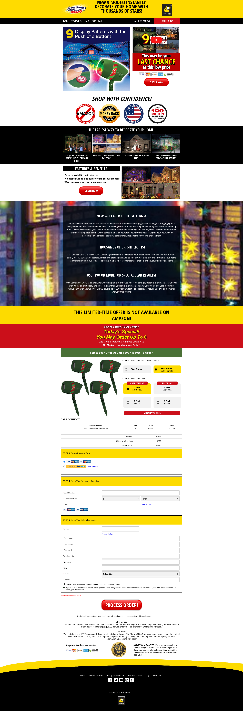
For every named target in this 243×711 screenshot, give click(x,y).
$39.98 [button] (167, 402)
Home (65, 20)
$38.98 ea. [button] (137, 402)
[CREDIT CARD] (121, 462)
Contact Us (76, 20)
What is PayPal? (93, 467)
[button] (167, 21)
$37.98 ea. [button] (137, 387)
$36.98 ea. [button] (167, 387)
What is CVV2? (147, 504)
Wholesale (97, 20)
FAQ (87, 20)
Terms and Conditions (99, 676)
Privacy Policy (107, 534)
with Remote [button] (167, 369)
